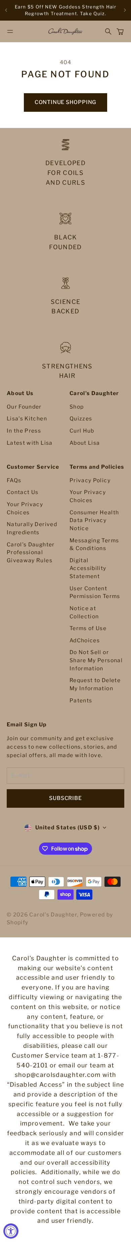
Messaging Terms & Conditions (94, 544)
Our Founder (24, 407)
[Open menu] (10, 31)
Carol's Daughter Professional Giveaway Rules (31, 552)
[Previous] (6, 10)
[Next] (125, 10)
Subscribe (65, 798)
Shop (77, 407)
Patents (81, 700)
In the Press (24, 431)
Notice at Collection (84, 612)
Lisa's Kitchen (27, 418)
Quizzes (81, 418)
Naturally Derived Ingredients (32, 528)
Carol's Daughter (53, 914)
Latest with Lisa (30, 443)
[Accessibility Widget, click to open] (10, 1231)
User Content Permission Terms (95, 592)
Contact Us (23, 492)
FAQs (14, 480)
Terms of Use (88, 628)
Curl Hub (82, 431)
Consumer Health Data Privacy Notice (94, 520)
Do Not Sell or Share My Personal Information (96, 660)
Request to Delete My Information (95, 684)
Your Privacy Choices (25, 508)
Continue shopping (65, 102)
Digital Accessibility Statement (88, 568)
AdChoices (85, 640)
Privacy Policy (90, 480)
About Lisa (85, 443)
